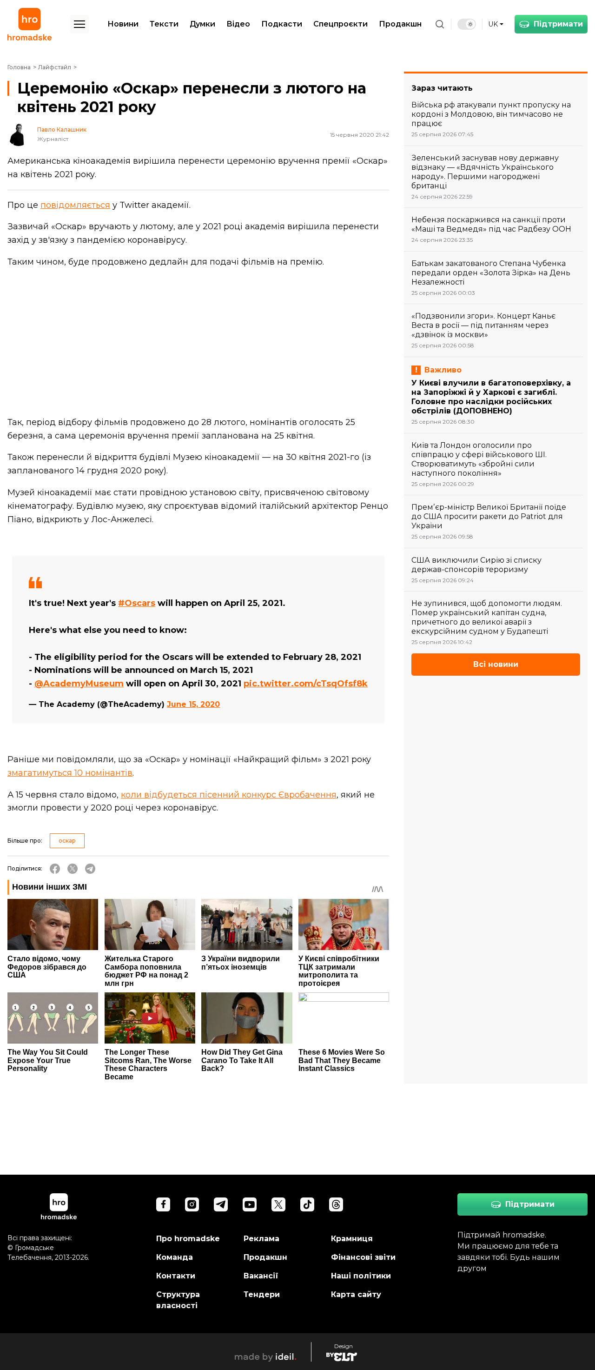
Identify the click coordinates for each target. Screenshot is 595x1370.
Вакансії (261, 1275)
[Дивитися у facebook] (163, 1204)
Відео (238, 24)
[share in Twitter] (72, 869)
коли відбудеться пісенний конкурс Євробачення (229, 795)
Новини (123, 24)
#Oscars (136, 603)
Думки (202, 24)
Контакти (175, 1275)
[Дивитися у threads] (336, 1204)
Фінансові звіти (363, 1257)
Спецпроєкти (340, 24)
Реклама (261, 1238)
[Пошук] (439, 24)
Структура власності (178, 1300)
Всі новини (495, 664)
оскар (67, 840)
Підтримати (558, 24)
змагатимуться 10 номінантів (69, 773)
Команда (174, 1257)
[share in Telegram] (90, 869)
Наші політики (361, 1275)
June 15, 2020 (193, 704)
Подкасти (281, 24)
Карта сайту (356, 1294)
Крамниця (352, 1238)
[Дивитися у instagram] (192, 1204)
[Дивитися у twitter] (278, 1204)
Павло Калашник (61, 129)
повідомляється (75, 205)
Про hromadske (188, 1238)
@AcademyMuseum (79, 683)
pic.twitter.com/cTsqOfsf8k (306, 683)
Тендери (262, 1294)
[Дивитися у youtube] (250, 1204)
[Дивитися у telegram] (221, 1204)
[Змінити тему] (466, 24)
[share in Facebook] (55, 869)
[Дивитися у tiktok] (307, 1204)
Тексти (164, 24)
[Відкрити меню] (79, 24)
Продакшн (400, 24)
